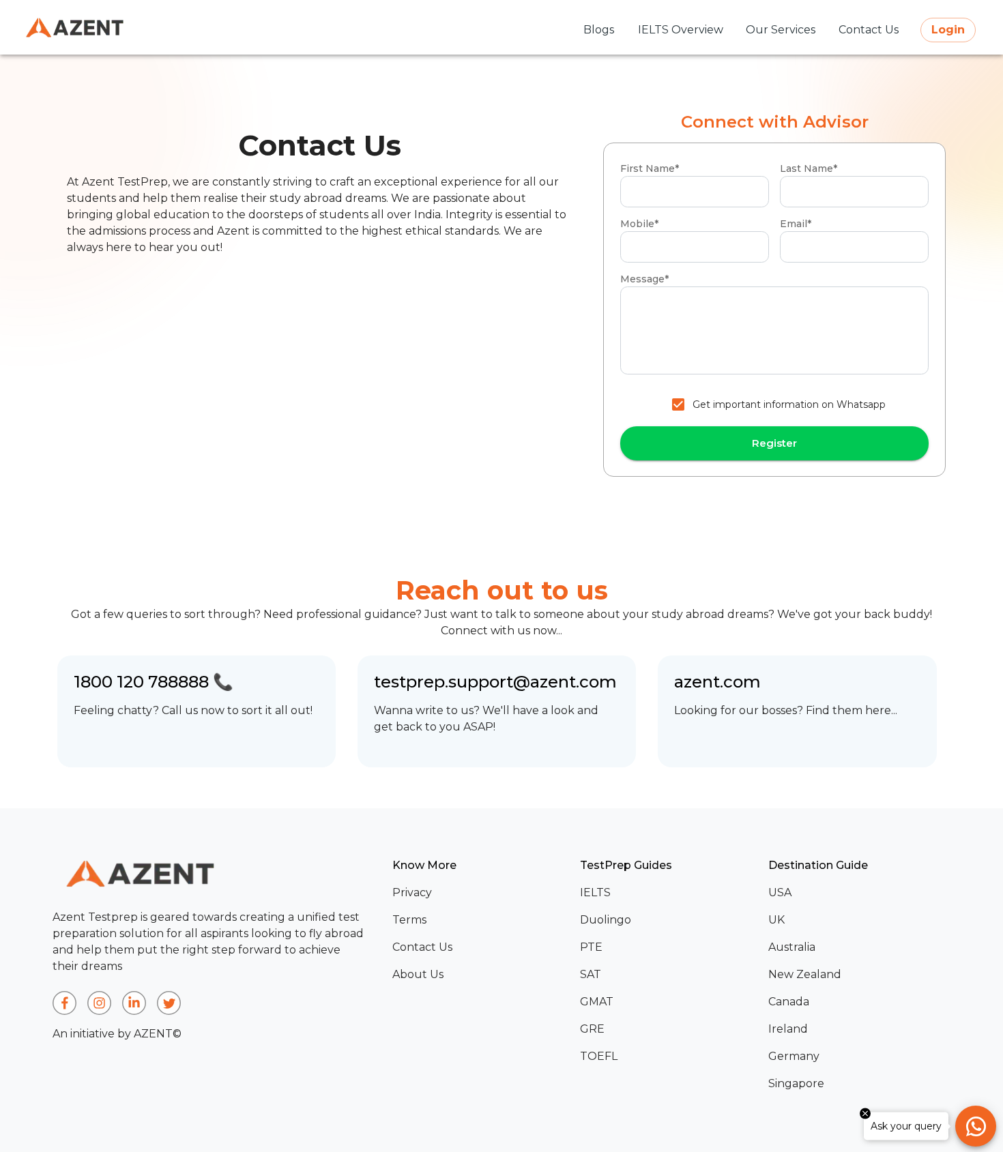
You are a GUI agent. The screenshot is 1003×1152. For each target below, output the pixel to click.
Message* (644, 279)
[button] (481, 893)
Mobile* (639, 224)
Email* (795, 224)
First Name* (649, 168)
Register (774, 443)
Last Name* (808, 168)
